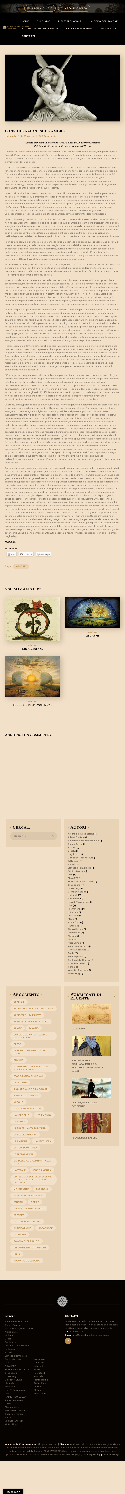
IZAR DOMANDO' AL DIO (27, 1108)
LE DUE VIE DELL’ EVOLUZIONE (32, 705)
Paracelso (73, 925)
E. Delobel (73, 861)
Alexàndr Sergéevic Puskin (83, 840)
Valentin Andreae (78, 970)
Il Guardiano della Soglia (30, 1089)
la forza (19, 1121)
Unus (17, 1254)
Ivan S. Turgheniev (79, 902)
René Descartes (77, 949)
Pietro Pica (74, 932)
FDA (70, 874)
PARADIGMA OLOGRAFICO (28, 1195)
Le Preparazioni (23, 1154)
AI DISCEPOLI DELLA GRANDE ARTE (33, 1008)
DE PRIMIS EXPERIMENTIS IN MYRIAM (29, 1052)
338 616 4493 (77, 1331)
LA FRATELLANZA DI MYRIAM (30, 1128)
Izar (70, 905)
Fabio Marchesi (76, 871)
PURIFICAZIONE (22, 1228)
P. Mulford (74, 922)
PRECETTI (19, 1215)
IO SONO (18, 1102)
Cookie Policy (110, 1454)
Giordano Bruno (77, 891)
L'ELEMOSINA (44, 1115)
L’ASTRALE (20, 1170)
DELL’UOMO (78, 1028)
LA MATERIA (20, 1141)
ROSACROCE (45, 1228)
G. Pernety (74, 888)
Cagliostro (74, 854)
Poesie (35, 1202)
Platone (72, 936)
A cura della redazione (81, 833)
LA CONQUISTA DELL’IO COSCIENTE (85, 1104)
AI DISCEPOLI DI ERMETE (27, 1015)
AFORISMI (92, 635)
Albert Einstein (76, 837)
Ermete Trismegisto (79, 867)
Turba (71, 966)
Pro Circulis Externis (27, 1221)
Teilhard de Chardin (79, 960)
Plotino (72, 939)
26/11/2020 (92, 632)
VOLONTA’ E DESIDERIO (27, 1260)
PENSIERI (18, 1202)
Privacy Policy (92, 1454)
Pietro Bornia (75, 929)
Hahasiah (10, 136)
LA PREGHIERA (43, 1141)
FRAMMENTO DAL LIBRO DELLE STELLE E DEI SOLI (31, 1068)
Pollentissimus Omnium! (29, 1208)
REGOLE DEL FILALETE (84, 1137)
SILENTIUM (20, 1234)
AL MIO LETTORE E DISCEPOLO (31, 1021)
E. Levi (71, 864)
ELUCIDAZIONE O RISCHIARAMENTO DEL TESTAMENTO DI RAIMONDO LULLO (88, 1065)
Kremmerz (74, 908)
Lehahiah (73, 915)
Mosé (71, 919)
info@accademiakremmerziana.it (91, 1335)
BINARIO (34, 1028)
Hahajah (72, 895)
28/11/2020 (32, 645)
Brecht (72, 851)
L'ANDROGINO (21, 1115)
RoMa (71, 953)
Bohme (72, 847)
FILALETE (73, 878)
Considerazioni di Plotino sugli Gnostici (30, 1036)
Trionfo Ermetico (77, 963)
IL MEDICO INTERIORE (26, 1095)
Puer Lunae (74, 943)
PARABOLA (42, 1189)
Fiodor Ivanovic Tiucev (81, 881)
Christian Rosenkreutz (80, 857)
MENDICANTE (21, 1189)
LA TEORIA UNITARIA (25, 1147)
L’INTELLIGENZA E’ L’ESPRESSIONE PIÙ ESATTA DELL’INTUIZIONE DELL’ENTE (33, 1179)
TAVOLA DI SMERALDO (26, 1241)
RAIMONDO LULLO (78, 946)
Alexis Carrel (75, 844)
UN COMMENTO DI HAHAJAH (30, 1247)
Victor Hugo (74, 973)
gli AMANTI (20, 1082)
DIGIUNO (18, 1060)
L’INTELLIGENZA (32, 649)
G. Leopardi (74, 885)
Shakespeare (75, 956)
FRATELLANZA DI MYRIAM (28, 1076)
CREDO (17, 1044)
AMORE (21, 566)
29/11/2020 (32, 701)
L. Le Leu (73, 912)
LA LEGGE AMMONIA (25, 1134)
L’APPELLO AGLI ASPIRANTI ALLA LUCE (32, 1162)
